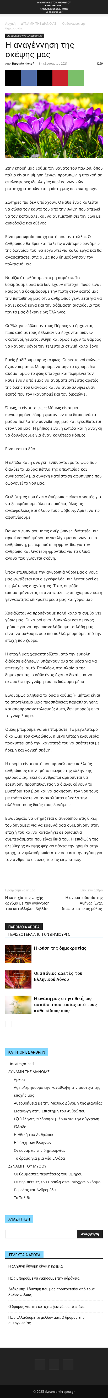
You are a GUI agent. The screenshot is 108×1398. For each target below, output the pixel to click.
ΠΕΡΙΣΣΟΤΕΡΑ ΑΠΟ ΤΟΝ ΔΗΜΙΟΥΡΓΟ (39, 934)
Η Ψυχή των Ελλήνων (32, 1142)
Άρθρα (19, 1079)
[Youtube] (68, 1364)
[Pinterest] (60, 78)
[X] (44, 78)
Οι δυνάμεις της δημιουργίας (24, 36)
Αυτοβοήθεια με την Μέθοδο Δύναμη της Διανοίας (58, 1103)
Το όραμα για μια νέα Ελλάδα (39, 1158)
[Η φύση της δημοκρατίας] (18, 954)
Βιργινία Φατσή (23, 63)
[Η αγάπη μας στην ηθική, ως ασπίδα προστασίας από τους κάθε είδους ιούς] (18, 1005)
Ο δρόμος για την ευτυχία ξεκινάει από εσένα (46, 1307)
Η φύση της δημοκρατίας (60, 948)
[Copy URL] (13, 78)
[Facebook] (29, 78)
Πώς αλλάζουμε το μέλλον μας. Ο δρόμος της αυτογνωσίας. (46, 1320)
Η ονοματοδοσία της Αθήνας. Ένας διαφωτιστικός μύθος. (82, 903)
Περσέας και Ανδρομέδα (35, 1189)
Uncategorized (21, 1063)
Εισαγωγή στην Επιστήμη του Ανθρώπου (49, 1110)
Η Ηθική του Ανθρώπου (34, 1134)
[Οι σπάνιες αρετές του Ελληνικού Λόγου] (18, 979)
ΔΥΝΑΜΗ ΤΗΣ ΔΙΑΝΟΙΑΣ (38, 23)
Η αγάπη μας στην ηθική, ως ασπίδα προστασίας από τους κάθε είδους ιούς (65, 1004)
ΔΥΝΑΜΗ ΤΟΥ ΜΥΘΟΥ (27, 1166)
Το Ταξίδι (22, 1197)
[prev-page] (8, 1024)
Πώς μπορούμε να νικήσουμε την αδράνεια (43, 1278)
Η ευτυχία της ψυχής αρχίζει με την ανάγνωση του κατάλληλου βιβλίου (27, 903)
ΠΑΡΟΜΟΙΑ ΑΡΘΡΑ (24, 927)
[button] (9, 7)
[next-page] (17, 1024)
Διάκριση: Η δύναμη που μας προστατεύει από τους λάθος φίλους (51, 1292)
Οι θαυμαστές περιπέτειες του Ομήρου (48, 1173)
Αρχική (10, 23)
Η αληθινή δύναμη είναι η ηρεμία (35, 1266)
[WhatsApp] (76, 78)
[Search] (100, 7)
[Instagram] (54, 1364)
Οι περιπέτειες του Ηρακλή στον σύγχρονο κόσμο (57, 1181)
